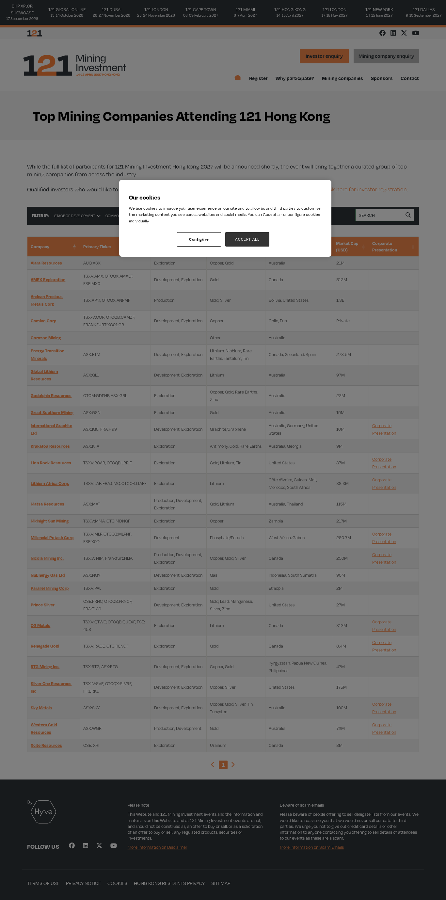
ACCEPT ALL (247, 239)
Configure (199, 239)
